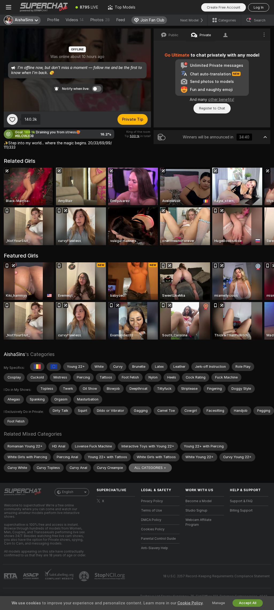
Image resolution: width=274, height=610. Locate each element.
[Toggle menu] (8, 7)
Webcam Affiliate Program (198, 522)
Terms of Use (151, 510)
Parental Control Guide (158, 539)
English (67, 492)
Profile (53, 19)
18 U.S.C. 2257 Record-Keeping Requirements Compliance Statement (216, 576)
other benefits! (221, 99)
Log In (259, 7)
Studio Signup (196, 510)
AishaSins (14, 354)
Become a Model (198, 501)
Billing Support (241, 510)
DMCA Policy (151, 520)
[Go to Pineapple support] (84, 576)
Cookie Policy (190, 603)
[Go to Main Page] (44, 7)
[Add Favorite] (12, 119)
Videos (75, 19)
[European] (54, 366)
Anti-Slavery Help (154, 548)
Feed (120, 19)
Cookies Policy (153, 529)
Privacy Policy (152, 501)
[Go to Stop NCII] (110, 576)
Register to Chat (212, 108)
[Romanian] (37, 366)
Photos (100, 19)
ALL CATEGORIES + (150, 468)
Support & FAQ (241, 501)
